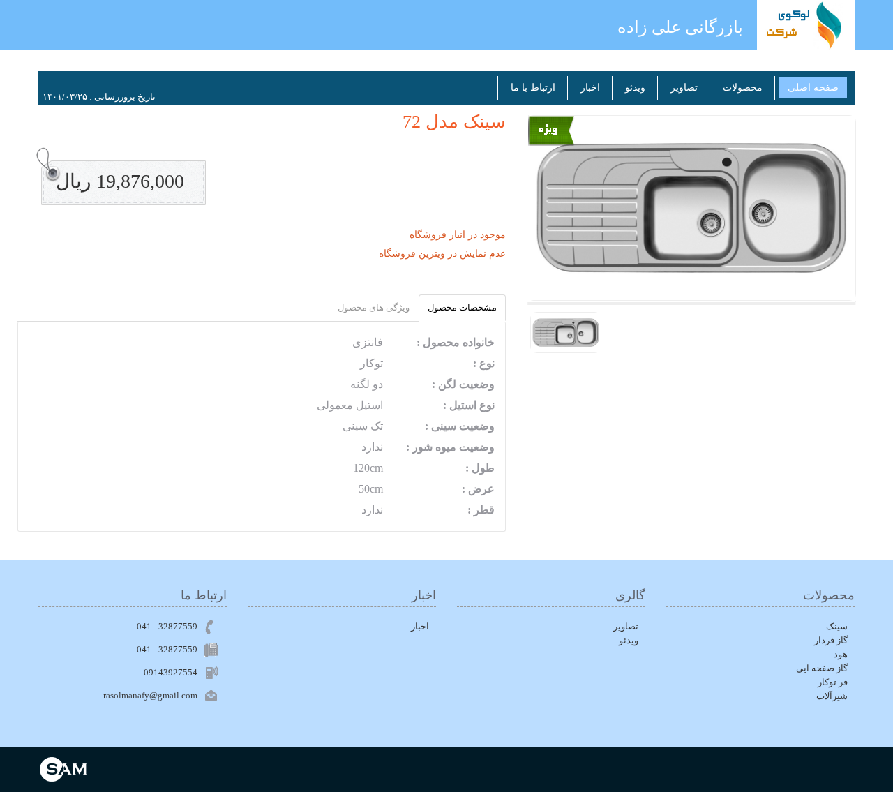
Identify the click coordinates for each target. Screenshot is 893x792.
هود (841, 654)
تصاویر (684, 87)
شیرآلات (832, 696)
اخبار (590, 87)
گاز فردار (831, 640)
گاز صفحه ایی (822, 668)
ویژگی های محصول (374, 307)
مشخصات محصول (462, 307)
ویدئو (635, 87)
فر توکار (833, 682)
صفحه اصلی (813, 87)
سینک (837, 626)
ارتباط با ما (533, 87)
